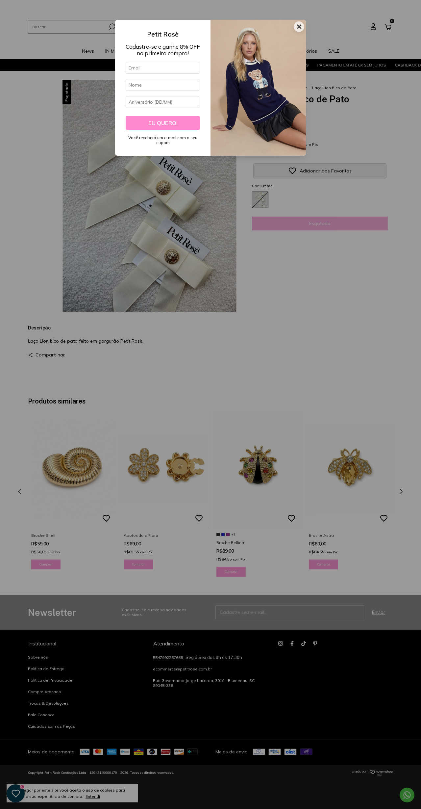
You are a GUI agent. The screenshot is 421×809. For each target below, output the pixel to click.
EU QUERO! (163, 122)
